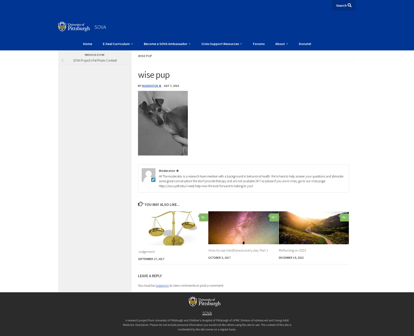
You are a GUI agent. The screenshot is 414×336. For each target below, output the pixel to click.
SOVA (100, 26)
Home (87, 44)
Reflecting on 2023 (292, 250)
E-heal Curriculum (116, 44)
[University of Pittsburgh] (74, 30)
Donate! (305, 44)
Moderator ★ (152, 86)
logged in (162, 285)
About (280, 44)
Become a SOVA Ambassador (165, 44)
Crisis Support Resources (220, 44)
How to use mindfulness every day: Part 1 (238, 250)
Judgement (146, 251)
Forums (259, 44)
